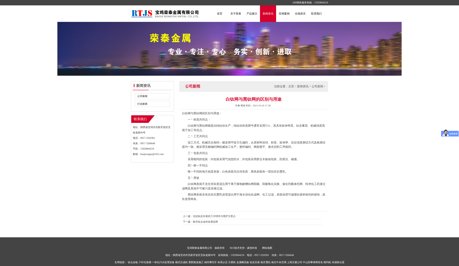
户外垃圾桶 (145, 262)
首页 (219, 13)
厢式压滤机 (181, 262)
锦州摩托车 (210, 262)
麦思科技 (252, 248)
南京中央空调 (278, 262)
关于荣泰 (235, 13)
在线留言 (300, 13)
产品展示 (252, 13)
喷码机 (327, 262)
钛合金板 (133, 262)
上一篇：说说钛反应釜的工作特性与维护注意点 (209, 216)
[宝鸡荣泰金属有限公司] (165, 11)
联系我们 (316, 13)
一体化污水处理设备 (163, 262)
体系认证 (222, 262)
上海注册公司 (294, 262)
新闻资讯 (268, 13)
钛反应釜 (255, 262)
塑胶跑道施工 (196, 262)
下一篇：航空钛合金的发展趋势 (200, 221)
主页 (291, 86)
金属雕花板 (242, 262)
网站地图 (267, 248)
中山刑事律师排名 (313, 262)
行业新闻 (142, 104)
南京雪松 (266, 262)
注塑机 (232, 262)
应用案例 (284, 13)
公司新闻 (142, 96)
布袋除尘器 (338, 262)
